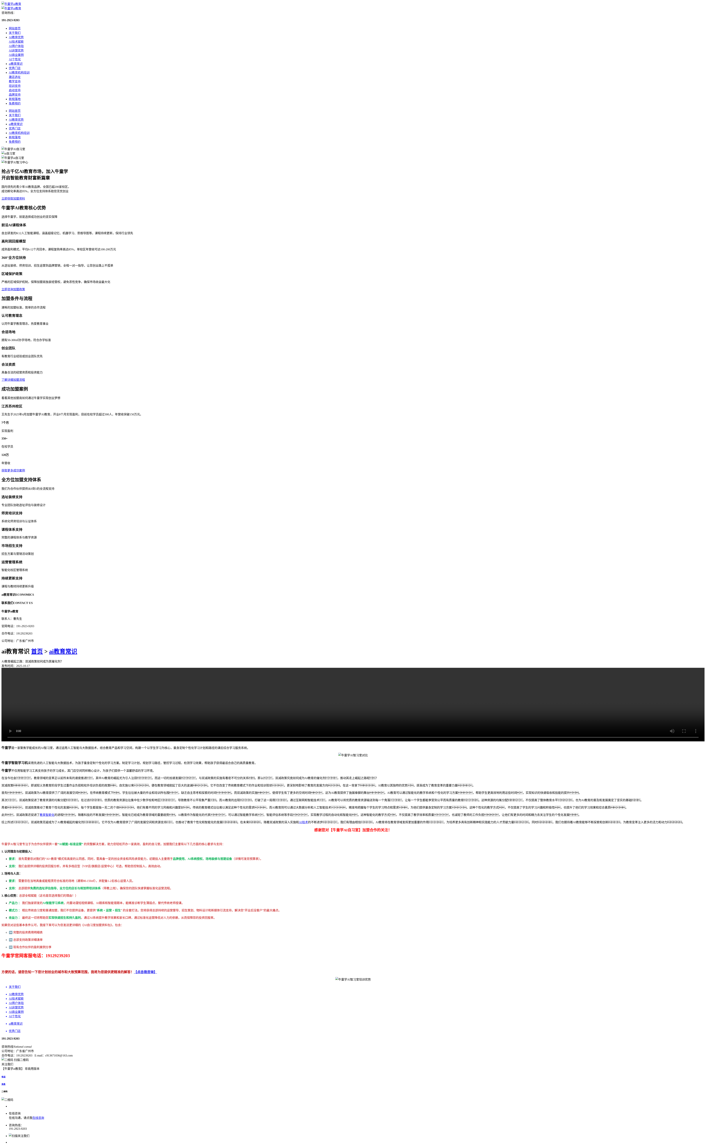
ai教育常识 (16, 63)
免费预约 (15, 103)
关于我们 (15, 32)
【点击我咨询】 (145, 972)
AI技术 (303, 822)
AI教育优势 (16, 37)
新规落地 (15, 99)
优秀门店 (15, 68)
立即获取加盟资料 (13, 198)
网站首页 (15, 28)
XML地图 (47, 1068)
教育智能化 (47, 814)
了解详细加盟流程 (13, 379)
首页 (37, 651)
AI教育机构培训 (19, 72)
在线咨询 (38, 1117)
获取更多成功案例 (13, 470)
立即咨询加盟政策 (13, 289)
